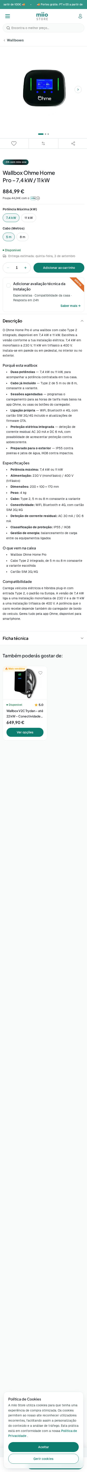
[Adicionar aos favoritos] (40, 673)
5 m (8, 237)
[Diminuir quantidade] (8, 268)
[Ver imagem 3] (48, 134)
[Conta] (80, 16)
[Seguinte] (78, 89)
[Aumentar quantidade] (25, 268)
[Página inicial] (42, 16)
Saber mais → (70, 306)
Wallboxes (15, 40)
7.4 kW (11, 218)
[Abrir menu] (7, 16)
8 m (22, 237)
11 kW (29, 218)
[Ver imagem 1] (41, 134)
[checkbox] (8, 285)
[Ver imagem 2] (45, 134)
